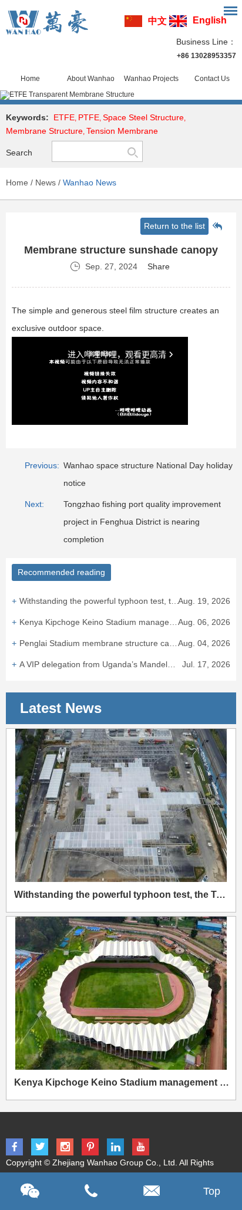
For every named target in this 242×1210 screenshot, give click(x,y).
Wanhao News (89, 182)
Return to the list (174, 226)
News (45, 182)
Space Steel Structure (143, 117)
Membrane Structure (44, 131)
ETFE (64, 117)
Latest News (61, 708)
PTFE (88, 117)
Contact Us (212, 79)
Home (30, 79)
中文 (157, 21)
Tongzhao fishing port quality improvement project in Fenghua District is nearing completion (142, 521)
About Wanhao (91, 79)
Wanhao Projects (151, 79)
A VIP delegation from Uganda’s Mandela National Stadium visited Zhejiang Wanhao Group (124, 664)
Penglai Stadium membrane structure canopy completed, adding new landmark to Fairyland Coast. (124, 643)
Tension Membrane (122, 131)
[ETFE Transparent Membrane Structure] (121, 95)
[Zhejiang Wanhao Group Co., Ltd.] (47, 22)
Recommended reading (61, 572)
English (210, 20)
